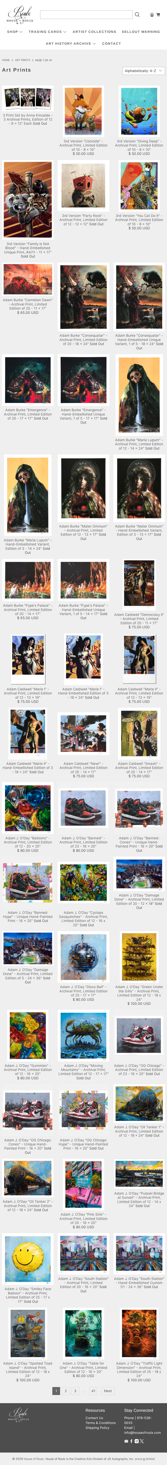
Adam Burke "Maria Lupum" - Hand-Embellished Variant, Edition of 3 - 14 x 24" (28, 544)
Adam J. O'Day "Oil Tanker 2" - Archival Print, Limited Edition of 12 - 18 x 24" (28, 1206)
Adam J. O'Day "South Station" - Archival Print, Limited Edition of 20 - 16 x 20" (83, 1283)
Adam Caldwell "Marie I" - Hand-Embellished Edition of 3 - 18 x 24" (83, 693)
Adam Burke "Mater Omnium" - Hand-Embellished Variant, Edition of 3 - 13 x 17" (139, 530)
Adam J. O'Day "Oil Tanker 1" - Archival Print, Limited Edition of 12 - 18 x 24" (139, 1131)
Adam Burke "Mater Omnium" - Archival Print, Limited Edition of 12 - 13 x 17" (83, 530)
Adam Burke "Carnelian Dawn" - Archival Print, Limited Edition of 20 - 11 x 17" (28, 304)
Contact (111, 43)
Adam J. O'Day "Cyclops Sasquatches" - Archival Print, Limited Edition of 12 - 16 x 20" (83, 919)
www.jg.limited (145, 1459)
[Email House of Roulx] (126, 1442)
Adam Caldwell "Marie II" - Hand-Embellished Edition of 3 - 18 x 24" (28, 768)
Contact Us (94, 1418)
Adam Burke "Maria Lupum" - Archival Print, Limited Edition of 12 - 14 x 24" (139, 444)
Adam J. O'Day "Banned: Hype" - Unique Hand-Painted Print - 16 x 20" (28, 917)
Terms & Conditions (101, 1423)
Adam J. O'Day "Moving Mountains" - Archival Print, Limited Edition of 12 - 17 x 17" (83, 1070)
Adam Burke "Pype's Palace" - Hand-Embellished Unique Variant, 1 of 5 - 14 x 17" (83, 609)
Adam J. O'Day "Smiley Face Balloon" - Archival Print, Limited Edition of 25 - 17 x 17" (28, 1295)
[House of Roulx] (20, 14)
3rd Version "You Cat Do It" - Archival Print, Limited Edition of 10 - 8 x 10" (139, 220)
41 (93, 1391)
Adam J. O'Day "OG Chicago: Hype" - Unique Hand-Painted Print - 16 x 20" (83, 1144)
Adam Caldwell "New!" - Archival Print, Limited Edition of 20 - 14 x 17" (83, 768)
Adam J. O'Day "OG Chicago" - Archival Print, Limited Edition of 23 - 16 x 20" (139, 1070)
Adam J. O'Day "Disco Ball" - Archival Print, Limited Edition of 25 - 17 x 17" (83, 991)
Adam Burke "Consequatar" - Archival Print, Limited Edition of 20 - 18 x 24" (83, 339)
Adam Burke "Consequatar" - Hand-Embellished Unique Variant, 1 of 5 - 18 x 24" (139, 339)
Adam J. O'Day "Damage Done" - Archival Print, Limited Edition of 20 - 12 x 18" (139, 899)
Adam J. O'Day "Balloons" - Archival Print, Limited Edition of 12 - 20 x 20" (28, 842)
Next (108, 1391)
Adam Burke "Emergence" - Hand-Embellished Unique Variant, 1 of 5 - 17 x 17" (83, 414)
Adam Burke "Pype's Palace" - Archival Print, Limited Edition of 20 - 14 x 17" (28, 609)
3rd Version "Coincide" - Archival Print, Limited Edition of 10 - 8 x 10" (83, 145)
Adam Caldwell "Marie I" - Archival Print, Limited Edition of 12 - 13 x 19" (28, 693)
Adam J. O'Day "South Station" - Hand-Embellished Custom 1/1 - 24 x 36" (139, 1283)
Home (6, 60)
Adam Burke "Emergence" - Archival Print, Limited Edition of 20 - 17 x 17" (28, 414)
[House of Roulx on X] (142, 1442)
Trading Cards (45, 31)
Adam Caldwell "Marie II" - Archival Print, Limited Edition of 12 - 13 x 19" (139, 693)
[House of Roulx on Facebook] (131, 1442)
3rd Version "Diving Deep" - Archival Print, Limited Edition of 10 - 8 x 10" (139, 145)
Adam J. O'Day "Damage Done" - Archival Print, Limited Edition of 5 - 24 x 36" (28, 974)
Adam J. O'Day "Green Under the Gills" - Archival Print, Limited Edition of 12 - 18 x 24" (139, 993)
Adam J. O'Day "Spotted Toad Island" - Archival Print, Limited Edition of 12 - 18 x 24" (27, 1369)
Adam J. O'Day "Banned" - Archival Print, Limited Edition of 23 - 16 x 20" (83, 842)
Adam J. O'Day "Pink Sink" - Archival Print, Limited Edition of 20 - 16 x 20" (83, 1218)
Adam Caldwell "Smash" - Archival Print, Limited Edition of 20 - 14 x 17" (139, 768)
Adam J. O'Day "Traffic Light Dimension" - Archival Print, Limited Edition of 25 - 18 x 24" (139, 1369)
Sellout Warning (141, 31)
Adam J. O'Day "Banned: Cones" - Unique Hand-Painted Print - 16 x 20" (137, 842)
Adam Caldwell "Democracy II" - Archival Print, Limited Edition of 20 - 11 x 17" (139, 619)
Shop (12, 31)
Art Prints (22, 60)
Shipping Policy (97, 1428)
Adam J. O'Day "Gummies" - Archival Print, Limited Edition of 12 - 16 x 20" (28, 1070)
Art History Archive (68, 43)
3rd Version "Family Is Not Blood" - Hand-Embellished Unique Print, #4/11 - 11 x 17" (28, 248)
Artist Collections (94, 31)
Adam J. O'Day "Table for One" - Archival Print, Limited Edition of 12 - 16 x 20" (83, 1367)
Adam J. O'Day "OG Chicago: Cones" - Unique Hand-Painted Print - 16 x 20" (28, 1144)
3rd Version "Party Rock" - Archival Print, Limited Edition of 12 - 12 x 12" (83, 220)
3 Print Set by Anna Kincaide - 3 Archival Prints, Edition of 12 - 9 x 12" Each (28, 119)
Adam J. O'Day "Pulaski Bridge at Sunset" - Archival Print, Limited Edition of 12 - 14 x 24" (139, 1199)
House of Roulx (34, 1459)
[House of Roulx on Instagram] (137, 1442)
